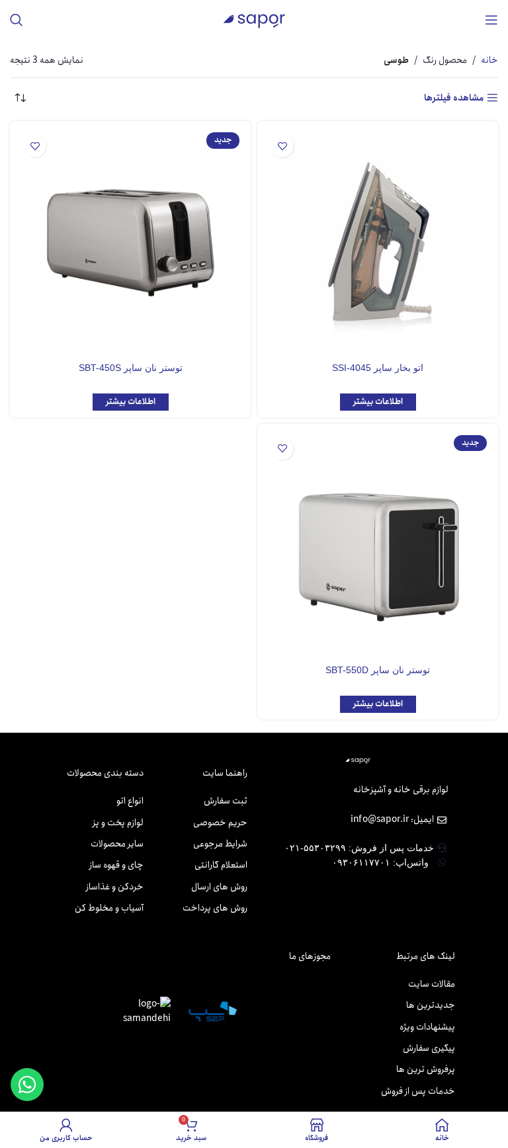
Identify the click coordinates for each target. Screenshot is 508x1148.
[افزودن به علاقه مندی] (282, 145)
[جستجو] (16, 20)
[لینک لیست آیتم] (205, 801)
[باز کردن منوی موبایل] (491, 20)
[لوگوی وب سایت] (254, 19)
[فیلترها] (458, 361)
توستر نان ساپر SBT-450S (131, 367)
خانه (489, 60)
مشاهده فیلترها (454, 98)
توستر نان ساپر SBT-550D (377, 670)
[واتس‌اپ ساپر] (27, 1084)
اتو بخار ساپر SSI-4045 (377, 367)
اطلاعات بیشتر (378, 402)
